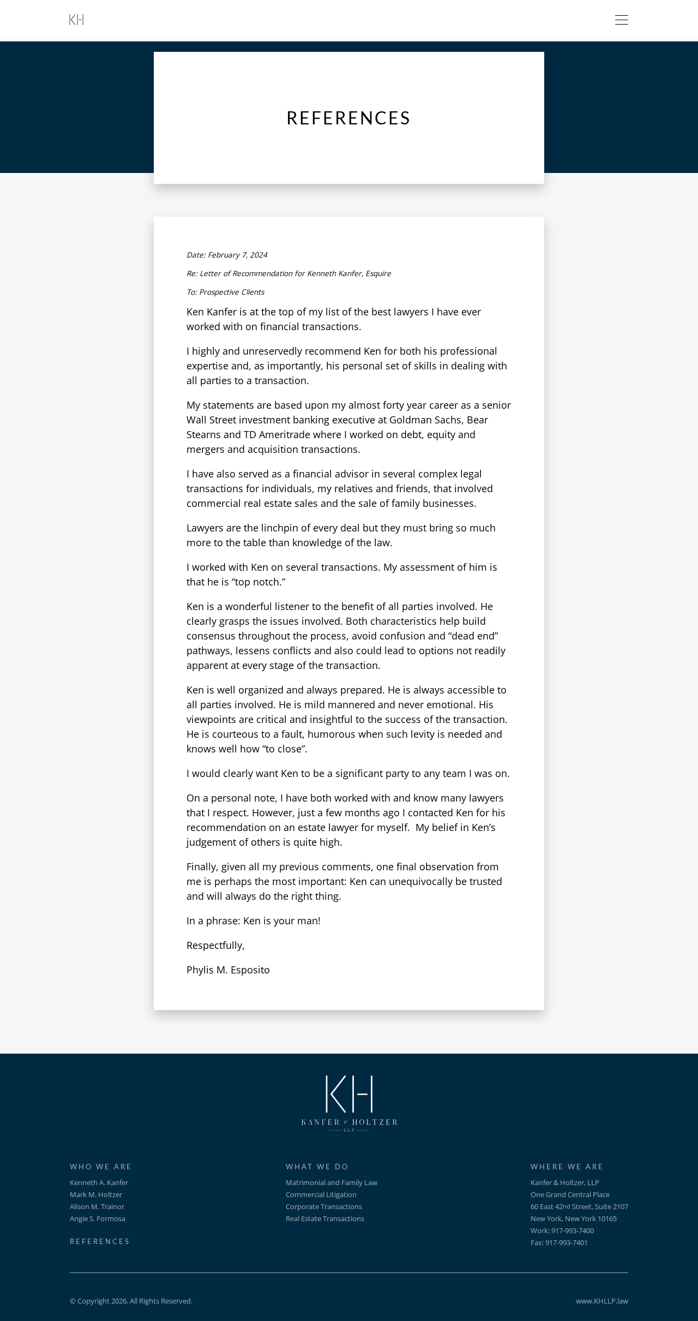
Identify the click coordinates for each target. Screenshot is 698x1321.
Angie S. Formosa (97, 1218)
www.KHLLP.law (602, 1301)
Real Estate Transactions (325, 1218)
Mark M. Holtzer (96, 1194)
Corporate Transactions (324, 1206)
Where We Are (567, 1166)
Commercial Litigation (321, 1194)
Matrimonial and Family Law (331, 1182)
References (100, 1241)
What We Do (317, 1166)
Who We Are (101, 1166)
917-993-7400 (572, 1230)
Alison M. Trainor (97, 1206)
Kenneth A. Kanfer (99, 1182)
